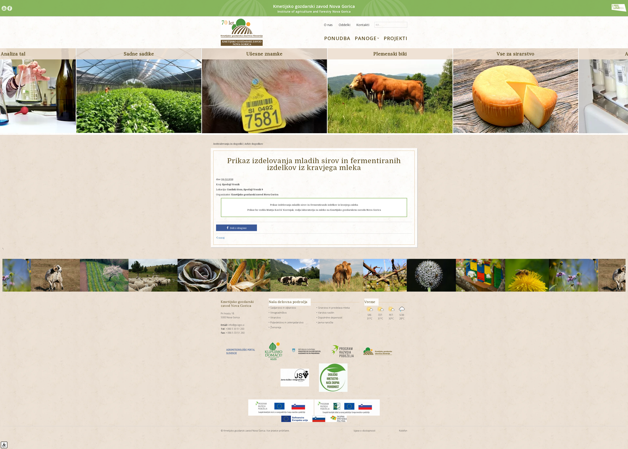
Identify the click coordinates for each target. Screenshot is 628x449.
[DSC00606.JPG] (92, 275)
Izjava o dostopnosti (364, 430)
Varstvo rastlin (326, 312)
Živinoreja (275, 327)
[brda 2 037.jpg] (44, 275)
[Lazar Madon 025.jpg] (281, 275)
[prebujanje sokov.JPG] (325, 275)
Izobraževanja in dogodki (228, 144)
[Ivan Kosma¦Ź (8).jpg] (420, 275)
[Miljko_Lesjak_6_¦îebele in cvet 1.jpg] (371, 275)
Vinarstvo (275, 317)
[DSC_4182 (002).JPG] (141, 275)
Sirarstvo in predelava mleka (334, 307)
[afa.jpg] (562, 275)
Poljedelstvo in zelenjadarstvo (287, 322)
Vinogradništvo (278, 312)
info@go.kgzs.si (232, 324)
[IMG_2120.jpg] (188, 275)
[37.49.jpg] (513, 275)
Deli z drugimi (238, 228)
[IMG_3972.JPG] (234, 275)
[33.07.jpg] (467, 275)
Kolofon (403, 430)
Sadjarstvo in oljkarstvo (283, 307)
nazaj (221, 237)
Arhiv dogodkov (253, 144)
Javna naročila (325, 322)
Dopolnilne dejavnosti (330, 317)
